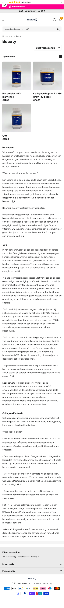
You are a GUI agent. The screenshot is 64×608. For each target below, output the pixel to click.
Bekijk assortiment (4, 20)
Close (32, 564)
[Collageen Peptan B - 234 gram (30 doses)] (47, 76)
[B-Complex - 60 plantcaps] (16, 76)
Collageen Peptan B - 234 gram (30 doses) (47, 95)
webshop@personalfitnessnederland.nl (22, 557)
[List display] (60, 56)
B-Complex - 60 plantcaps (11, 95)
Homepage (7, 36)
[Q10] (16, 118)
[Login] (54, 19)
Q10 (4, 135)
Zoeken (58, 29)
